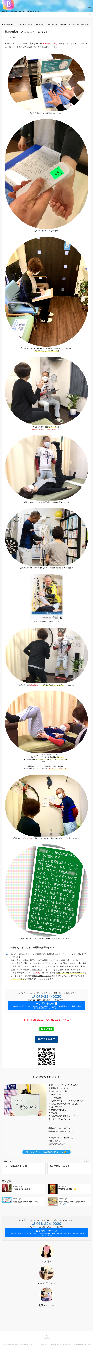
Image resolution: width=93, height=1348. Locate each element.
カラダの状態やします (48, 427)
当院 (27, 685)
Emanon (87, 1344)
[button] (46, 1039)
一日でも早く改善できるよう (47, 755)
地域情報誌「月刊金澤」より (49, 622)
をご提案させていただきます (61, 568)
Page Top (46, 1338)
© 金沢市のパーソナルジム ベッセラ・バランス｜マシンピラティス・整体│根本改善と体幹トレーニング (39, 1344)
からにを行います (56, 502)
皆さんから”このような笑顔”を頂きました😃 (46, 1152)
